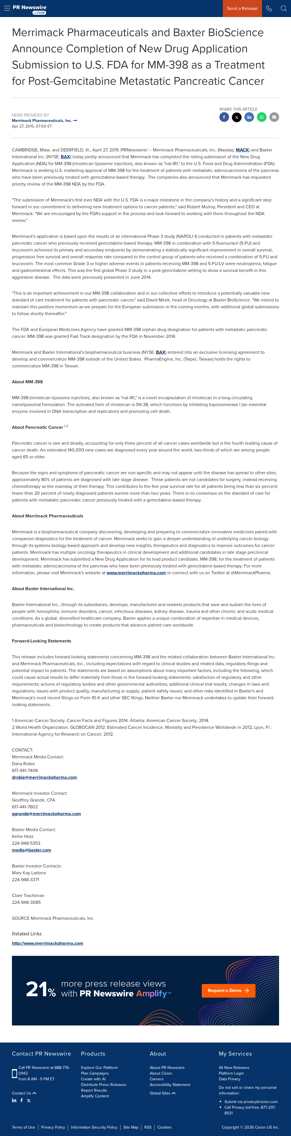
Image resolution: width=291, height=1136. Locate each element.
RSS (147, 1127)
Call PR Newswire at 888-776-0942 (44, 1070)
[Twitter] (28, 1100)
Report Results (94, 1090)
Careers (157, 1079)
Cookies (164, 1127)
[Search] (284, 8)
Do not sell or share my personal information (248, 1090)
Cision (260, 1127)
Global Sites (161, 1093)
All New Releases (234, 1068)
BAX (65, 156)
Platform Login (231, 1073)
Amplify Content (95, 1096)
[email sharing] (274, 117)
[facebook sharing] (224, 117)
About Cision (161, 1073)
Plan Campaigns (95, 1073)
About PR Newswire (167, 1068)
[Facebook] (21, 1100)
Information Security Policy (94, 1127)
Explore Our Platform (99, 1068)
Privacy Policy (53, 1127)
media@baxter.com (31, 850)
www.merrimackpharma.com (136, 572)
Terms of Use (23, 1127)
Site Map (130, 1127)
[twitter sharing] (237, 118)
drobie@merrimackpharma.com (44, 777)
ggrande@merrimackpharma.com (46, 813)
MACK (242, 150)
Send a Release (242, 8)
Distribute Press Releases (103, 1085)
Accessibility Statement (170, 1085)
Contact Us (22, 1093)
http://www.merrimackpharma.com (47, 943)
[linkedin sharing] (249, 117)
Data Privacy (229, 1079)
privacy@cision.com (261, 1102)
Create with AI (93, 1079)
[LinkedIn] (15, 1100)
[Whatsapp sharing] (262, 117)
